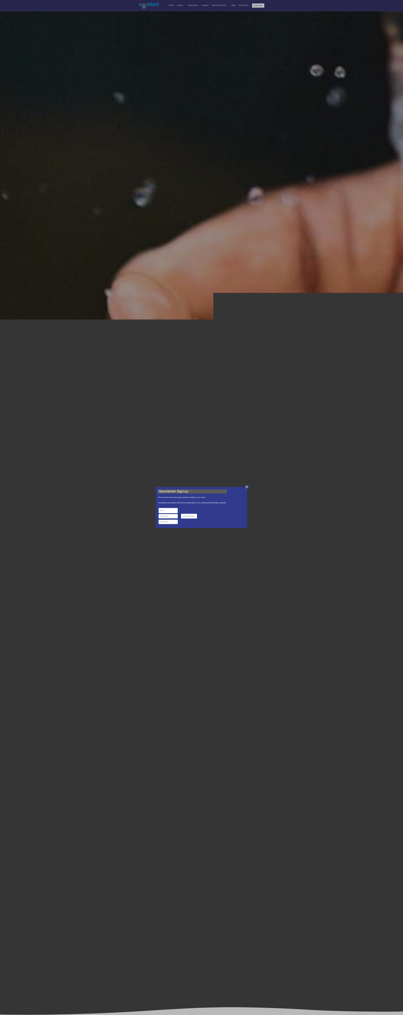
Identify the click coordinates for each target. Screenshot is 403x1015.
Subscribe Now (189, 516)
